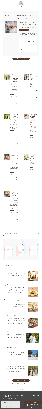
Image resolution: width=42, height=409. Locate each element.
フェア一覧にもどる (21, 383)
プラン (30, 6)
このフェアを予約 (21, 58)
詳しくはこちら (11, 406)
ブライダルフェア (22, 6)
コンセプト (14, 6)
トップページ (7, 6)
